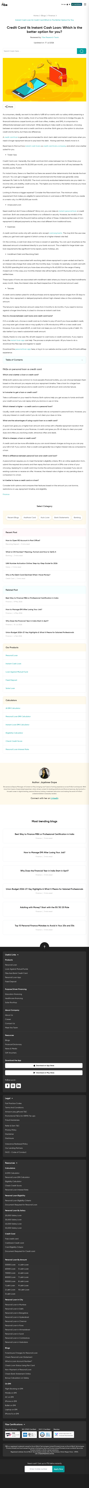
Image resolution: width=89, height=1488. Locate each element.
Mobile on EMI (11, 1393)
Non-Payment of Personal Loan (18, 1369)
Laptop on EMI (11, 1409)
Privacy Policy (10, 1130)
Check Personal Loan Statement (18, 1357)
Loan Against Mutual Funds (16, 969)
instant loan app (18, 340)
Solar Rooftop (11, 1002)
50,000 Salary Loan (13, 1228)
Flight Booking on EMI (14, 1389)
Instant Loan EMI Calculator (17, 725)
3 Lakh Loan (10, 1294)
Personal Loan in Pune (14, 1325)
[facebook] (7, 1085)
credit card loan (11, 137)
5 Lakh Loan (23, 1269)
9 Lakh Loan (23, 1285)
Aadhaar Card (30, 517)
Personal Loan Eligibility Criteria (18, 1200)
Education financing (13, 994)
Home (36, 15)
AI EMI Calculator (13, 708)
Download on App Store (45, 1065)
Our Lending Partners (14, 1148)
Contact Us (10, 1023)
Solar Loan (10, 688)
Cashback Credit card (14, 1243)
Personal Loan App (13, 977)
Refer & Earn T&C (12, 1126)
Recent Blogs (13, 517)
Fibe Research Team (50, 37)
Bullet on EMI (10, 1405)
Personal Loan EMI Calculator (18, 716)
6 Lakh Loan (23, 1273)
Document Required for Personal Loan (21, 1205)
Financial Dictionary (13, 1044)
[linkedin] (18, 1085)
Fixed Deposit (11, 680)
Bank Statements (61, 517)
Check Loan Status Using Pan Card (20, 1365)
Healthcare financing (14, 998)
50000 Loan (10, 1265)
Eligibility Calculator (14, 733)
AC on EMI (9, 1397)
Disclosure (9, 1138)
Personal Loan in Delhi (14, 1309)
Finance (51, 15)
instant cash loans (33, 146)
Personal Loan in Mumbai (15, 1305)
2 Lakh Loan (10, 1290)
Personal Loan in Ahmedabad (17, 1330)
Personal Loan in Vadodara (16, 1342)
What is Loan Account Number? (18, 1361)
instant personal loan (67, 211)
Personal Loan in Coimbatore (17, 1338)
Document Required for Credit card (20, 1251)
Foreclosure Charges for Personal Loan (21, 1353)
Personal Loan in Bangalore (16, 1313)
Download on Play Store (45, 1073)
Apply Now (58, 1469)
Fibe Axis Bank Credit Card (16, 973)
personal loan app (23, 349)
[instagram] (13, 1085)
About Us (9, 1015)
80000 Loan (10, 1277)
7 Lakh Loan (23, 1277)
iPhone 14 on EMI (12, 1414)
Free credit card (11, 1239)
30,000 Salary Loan (13, 1220)
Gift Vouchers (10, 1053)
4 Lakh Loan (23, 1265)
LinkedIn (54, 798)
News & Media (11, 1048)
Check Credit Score (14, 741)
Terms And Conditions (14, 1107)
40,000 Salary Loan (13, 1224)
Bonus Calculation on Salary (17, 1378)
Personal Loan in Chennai (15, 1321)
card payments (55, 233)
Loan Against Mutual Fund (17, 672)
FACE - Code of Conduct (15, 1152)
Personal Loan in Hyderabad (17, 1317)
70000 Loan (10, 1273)
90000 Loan (10, 1281)
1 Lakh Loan (10, 1285)
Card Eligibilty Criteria (14, 1247)
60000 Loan (10, 1269)
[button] (9, 106)
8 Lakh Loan (23, 1281)
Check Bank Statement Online (18, 1374)
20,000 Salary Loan (13, 1215)
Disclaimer (9, 1134)
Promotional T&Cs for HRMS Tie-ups (20, 1116)
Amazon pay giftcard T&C (16, 1112)
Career (8, 1019)
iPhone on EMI (11, 1401)
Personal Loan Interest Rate (17, 749)
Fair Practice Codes (13, 1103)
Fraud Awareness (12, 1120)
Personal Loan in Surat (14, 1334)
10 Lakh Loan (23, 1290)
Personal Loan (12, 655)
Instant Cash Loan (13, 664)
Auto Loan (45, 517)
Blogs (43, 15)
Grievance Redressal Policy (16, 1144)
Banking (77, 517)
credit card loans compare (54, 146)
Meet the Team (11, 1028)
